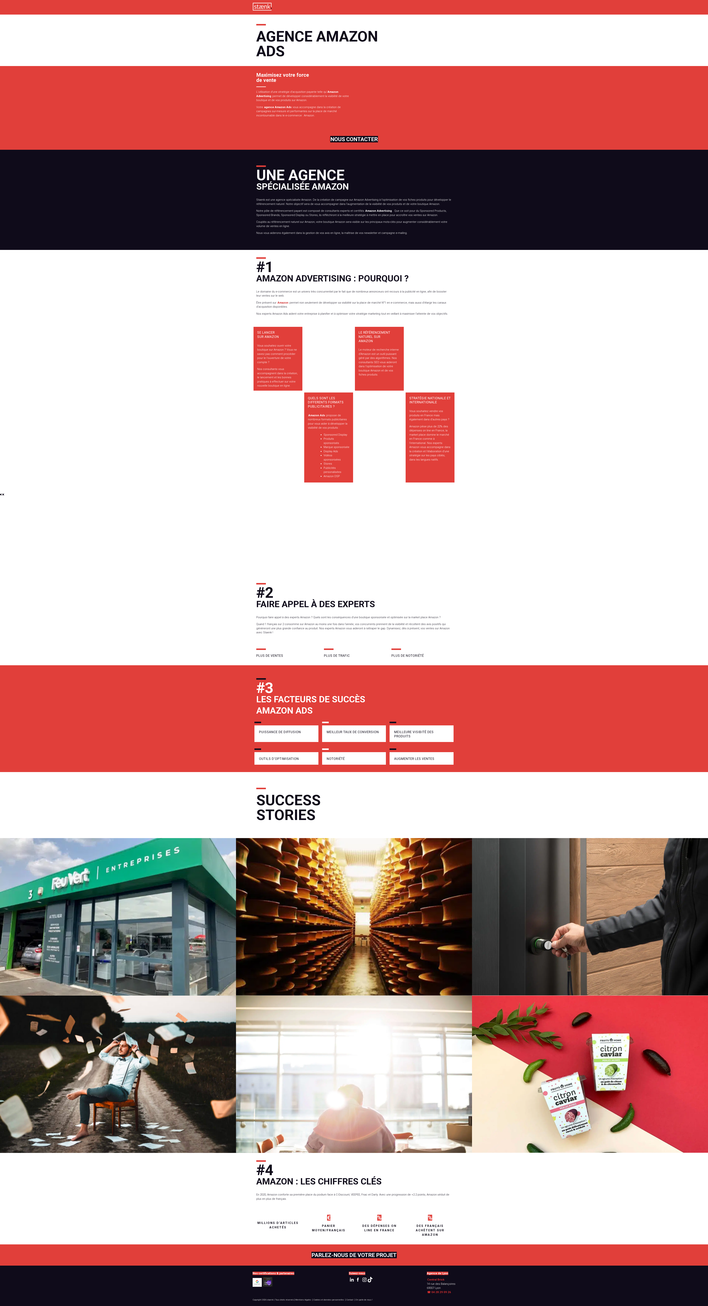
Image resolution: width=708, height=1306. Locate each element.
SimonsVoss (589, 919)
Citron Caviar (590, 1076)
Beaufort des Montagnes (354, 919)
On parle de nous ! (364, 1300)
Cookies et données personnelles (328, 1300)
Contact (349, 1300)
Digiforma (118, 1076)
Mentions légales (303, 1300)
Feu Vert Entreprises (118, 919)
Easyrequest (354, 1076)
